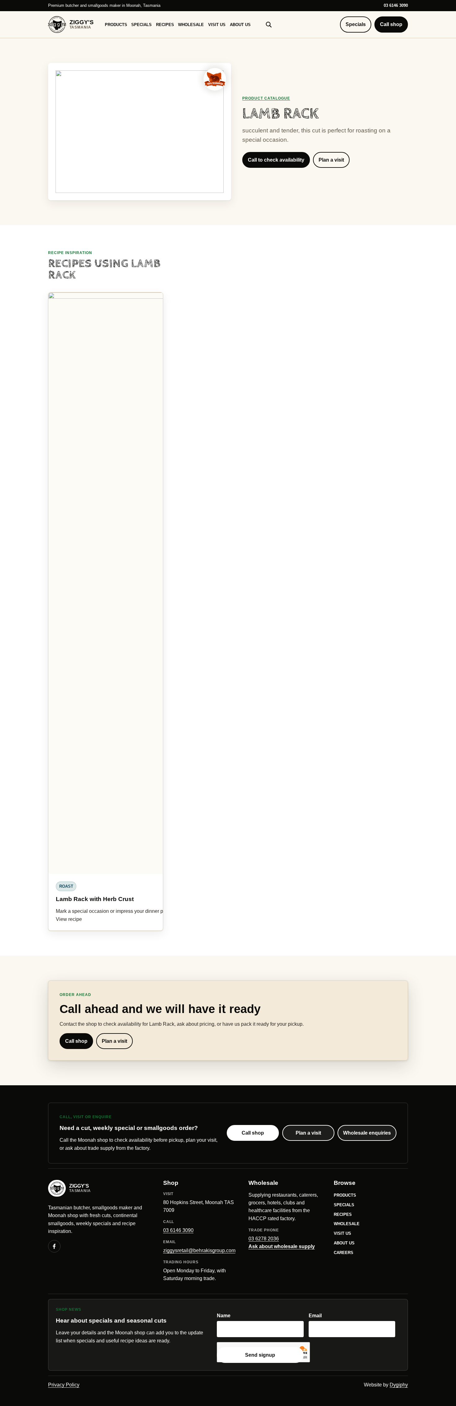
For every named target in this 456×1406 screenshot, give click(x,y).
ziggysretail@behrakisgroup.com (199, 1250)
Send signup (260, 1355)
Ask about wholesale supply (281, 1246)
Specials (141, 24)
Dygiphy (399, 1384)
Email (315, 1315)
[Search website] (268, 24)
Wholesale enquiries (367, 1133)
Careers (343, 1252)
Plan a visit (331, 160)
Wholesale (191, 24)
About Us (240, 24)
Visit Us (217, 24)
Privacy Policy (63, 1384)
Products (116, 24)
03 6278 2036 (263, 1238)
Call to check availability (276, 160)
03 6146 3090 (396, 5)
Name (223, 1315)
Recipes (165, 24)
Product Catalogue (266, 98)
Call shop (391, 24)
